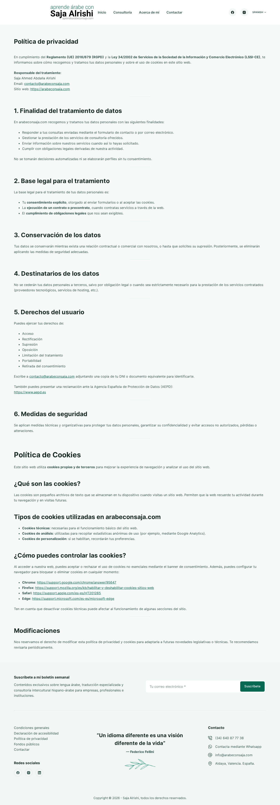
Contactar (174, 12)
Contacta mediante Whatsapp (238, 747)
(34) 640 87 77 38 (229, 738)
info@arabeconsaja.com (234, 755)
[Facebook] (233, 12)
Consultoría (122, 12)
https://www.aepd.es (30, 392)
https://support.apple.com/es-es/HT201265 (67, 593)
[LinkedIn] (39, 773)
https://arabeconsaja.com (50, 89)
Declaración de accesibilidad (36, 733)
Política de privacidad (31, 739)
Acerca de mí (149, 12)
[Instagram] (244, 12)
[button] (259, 12)
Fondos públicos (26, 744)
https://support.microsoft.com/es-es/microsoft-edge (73, 599)
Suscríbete (252, 686)
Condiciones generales (31, 728)
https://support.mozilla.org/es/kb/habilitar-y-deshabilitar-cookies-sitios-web (94, 588)
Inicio (102, 12)
